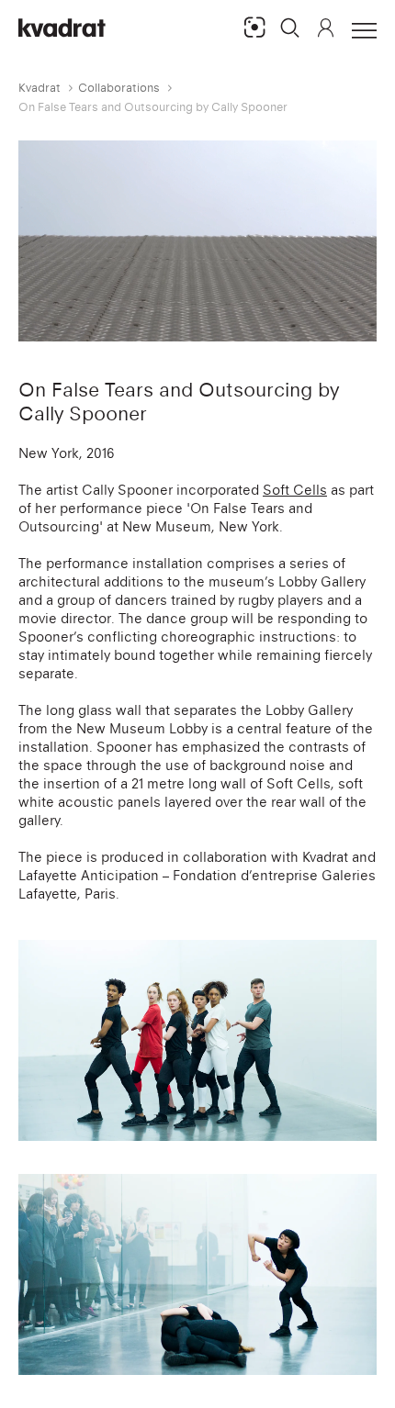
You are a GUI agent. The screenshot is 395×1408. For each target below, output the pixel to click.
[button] (290, 27)
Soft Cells (295, 489)
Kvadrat (39, 88)
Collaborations (119, 88)
